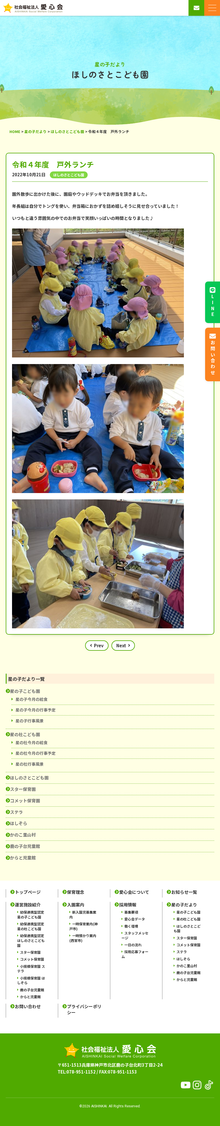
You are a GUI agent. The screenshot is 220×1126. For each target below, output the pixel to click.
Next (121, 645)
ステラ (16, 812)
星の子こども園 (25, 691)
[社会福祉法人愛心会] (33, 8)
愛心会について (134, 892)
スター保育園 (23, 789)
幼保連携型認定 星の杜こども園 (30, 926)
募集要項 (131, 912)
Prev (99, 645)
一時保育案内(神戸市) (83, 926)
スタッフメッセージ (134, 935)
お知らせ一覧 (184, 892)
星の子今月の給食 (31, 699)
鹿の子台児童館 (25, 846)
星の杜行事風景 (29, 764)
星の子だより (184, 905)
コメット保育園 (25, 800)
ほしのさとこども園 (29, 778)
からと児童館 (23, 858)
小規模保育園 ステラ (31, 968)
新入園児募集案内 (82, 914)
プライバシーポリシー (84, 1009)
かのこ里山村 (23, 835)
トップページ (28, 892)
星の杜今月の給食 (31, 742)
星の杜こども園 (25, 734)
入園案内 (75, 905)
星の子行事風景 (29, 721)
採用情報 (127, 905)
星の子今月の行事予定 (35, 710)
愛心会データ (134, 918)
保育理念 (75, 892)
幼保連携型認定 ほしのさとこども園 (31, 940)
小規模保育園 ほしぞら (31, 980)
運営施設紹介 (28, 905)
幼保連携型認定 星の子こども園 (30, 914)
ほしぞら (18, 823)
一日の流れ (133, 944)
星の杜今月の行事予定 (35, 753)
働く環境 (131, 926)
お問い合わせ (28, 1006)
